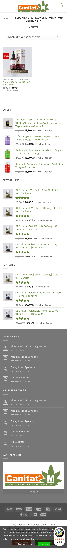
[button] (4, 6)
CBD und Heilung (20, 377)
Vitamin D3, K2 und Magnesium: (29, 346)
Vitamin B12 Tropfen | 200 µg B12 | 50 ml (16, 83)
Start (7, 17)
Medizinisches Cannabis (25, 356)
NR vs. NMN (17, 442)
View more (42, 539)
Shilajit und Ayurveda (23, 367)
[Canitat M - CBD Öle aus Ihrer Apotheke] (33, 6)
